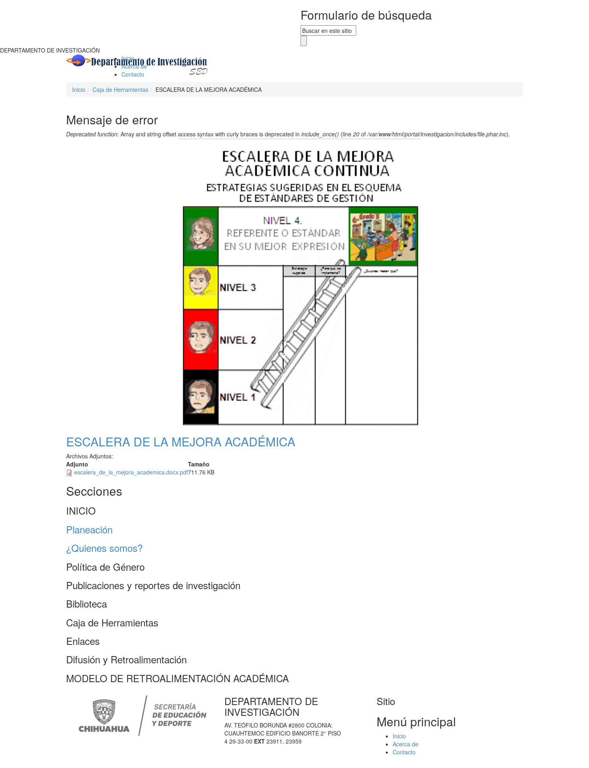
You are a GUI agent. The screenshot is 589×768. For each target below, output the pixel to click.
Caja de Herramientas (120, 89)
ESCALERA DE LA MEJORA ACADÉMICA (180, 441)
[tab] (294, 510)
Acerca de (134, 66)
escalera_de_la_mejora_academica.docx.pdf (131, 472)
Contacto (132, 74)
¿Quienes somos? (104, 548)
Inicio (128, 58)
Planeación (89, 529)
